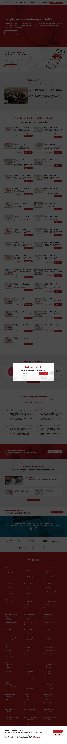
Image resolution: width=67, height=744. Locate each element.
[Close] (53, 364)
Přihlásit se (43, 373)
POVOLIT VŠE (57, 731)
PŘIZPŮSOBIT (58, 734)
